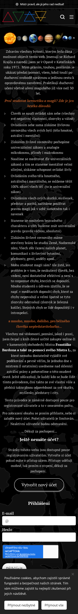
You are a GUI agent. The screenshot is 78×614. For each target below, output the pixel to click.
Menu (71, 16)
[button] (62, 16)
